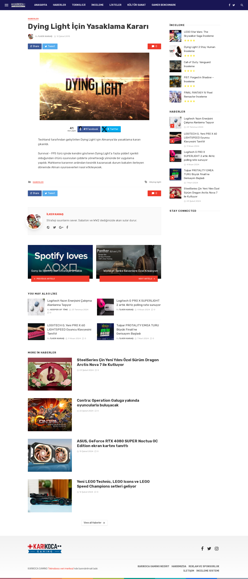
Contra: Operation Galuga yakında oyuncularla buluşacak (108, 402)
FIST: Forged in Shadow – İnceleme (199, 79)
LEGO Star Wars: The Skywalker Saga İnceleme (199, 33)
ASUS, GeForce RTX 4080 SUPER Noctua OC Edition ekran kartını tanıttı (117, 443)
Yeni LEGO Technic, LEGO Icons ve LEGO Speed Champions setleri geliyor (113, 483)
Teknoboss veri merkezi (61, 568)
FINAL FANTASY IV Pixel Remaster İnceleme (198, 94)
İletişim (188, 570)
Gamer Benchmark (164, 5)
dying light (156, 182)
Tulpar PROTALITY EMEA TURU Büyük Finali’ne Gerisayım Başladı (137, 329)
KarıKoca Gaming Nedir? (153, 566)
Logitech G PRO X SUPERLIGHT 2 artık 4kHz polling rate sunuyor (138, 303)
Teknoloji (79, 5)
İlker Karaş (45, 36)
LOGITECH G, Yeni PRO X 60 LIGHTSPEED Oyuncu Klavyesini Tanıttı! (69, 329)
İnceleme (97, 5)
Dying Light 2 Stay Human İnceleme (199, 49)
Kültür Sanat (136, 5)
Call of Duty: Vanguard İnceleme (197, 64)
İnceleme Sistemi (207, 570)
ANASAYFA (40, 5)
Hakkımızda (179, 566)
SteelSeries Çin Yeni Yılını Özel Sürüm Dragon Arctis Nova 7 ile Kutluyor (118, 362)
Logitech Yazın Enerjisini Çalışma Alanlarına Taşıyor (69, 303)
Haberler (59, 5)
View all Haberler (92, 522)
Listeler (115, 5)
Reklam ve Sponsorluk (204, 566)
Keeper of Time (59, 309)
